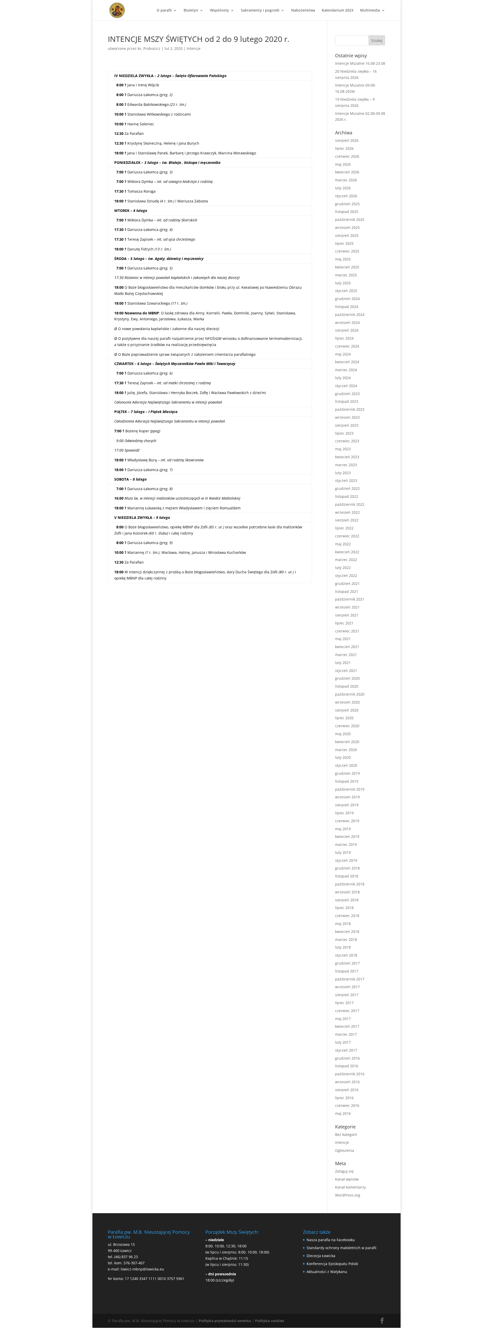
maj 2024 (343, 354)
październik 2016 (349, 1073)
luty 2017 (343, 1042)
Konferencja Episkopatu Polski (332, 1263)
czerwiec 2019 (347, 820)
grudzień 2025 (347, 203)
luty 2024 (343, 377)
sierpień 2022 (346, 520)
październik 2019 (349, 789)
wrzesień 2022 (347, 512)
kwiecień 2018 (347, 931)
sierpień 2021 (346, 615)
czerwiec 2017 (347, 1010)
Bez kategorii (346, 1134)
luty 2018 (343, 947)
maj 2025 (343, 259)
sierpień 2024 (346, 330)
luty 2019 (343, 852)
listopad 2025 (346, 211)
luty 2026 (343, 187)
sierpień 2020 (346, 710)
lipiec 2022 (344, 528)
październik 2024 (349, 314)
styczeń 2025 (346, 290)
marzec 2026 (346, 179)
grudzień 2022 (347, 488)
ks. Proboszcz (149, 48)
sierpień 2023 (346, 425)
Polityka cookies (269, 1320)
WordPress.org (347, 1195)
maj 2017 (343, 1018)
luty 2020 (343, 757)
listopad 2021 (346, 591)
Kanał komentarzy (350, 1187)
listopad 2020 (346, 686)
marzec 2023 (346, 464)
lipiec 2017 (344, 1002)
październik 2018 (349, 884)
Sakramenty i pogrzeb (260, 10)
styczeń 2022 (346, 575)
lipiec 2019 (344, 812)
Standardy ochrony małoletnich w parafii (341, 1247)
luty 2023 (343, 472)
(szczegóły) (225, 1280)
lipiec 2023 (344, 433)
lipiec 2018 (344, 907)
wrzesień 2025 (347, 227)
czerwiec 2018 (347, 915)
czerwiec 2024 (347, 346)
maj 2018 (343, 923)
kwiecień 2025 (347, 267)
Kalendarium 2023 (337, 10)
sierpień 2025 (346, 235)
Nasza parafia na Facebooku (331, 1239)
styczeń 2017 (346, 1050)
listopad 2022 (346, 496)
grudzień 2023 (347, 393)
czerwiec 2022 (347, 536)
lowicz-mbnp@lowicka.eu (142, 1269)
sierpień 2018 (346, 899)
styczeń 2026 (346, 195)
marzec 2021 (346, 654)
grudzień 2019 (347, 773)
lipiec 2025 (344, 243)
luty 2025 (343, 282)
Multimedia (370, 10)
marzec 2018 (346, 939)
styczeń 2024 (346, 385)
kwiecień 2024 (347, 361)
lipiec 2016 (344, 1097)
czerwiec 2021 (347, 631)
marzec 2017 (346, 1034)
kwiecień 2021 (347, 646)
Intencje (194, 48)
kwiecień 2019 (347, 836)
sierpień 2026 (346, 140)
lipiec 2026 (344, 148)
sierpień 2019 (346, 804)
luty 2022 (343, 567)
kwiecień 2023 (347, 456)
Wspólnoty (219, 10)
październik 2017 (349, 979)
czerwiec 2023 (347, 440)
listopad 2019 (346, 781)
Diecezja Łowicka (321, 1255)
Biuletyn (191, 10)
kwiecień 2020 (347, 741)
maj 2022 (343, 543)
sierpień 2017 (346, 994)
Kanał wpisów (347, 1179)
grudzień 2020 (347, 678)
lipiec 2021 (344, 623)
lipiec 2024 (344, 338)
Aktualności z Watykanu (327, 1271)
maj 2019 (343, 828)
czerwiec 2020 (347, 725)
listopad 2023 (346, 401)
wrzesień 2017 (347, 986)
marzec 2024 (346, 369)
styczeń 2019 (346, 860)
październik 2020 (349, 694)
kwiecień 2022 (347, 551)
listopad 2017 (346, 971)
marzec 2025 (346, 275)
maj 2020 (343, 733)
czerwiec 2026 (347, 156)
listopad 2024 (346, 306)
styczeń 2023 (346, 480)
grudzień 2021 (347, 583)
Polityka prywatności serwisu (225, 1320)
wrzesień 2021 (347, 607)
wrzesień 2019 (347, 796)
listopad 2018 (346, 876)
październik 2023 (349, 409)
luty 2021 (343, 662)
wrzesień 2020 (347, 702)
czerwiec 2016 (347, 1105)
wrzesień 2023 (347, 417)
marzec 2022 (346, 559)
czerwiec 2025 (347, 251)
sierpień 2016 (346, 1089)
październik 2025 (349, 219)
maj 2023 (343, 448)
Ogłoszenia (344, 1150)
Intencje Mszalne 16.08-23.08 (360, 63)
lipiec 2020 (344, 717)
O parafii (164, 10)
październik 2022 (349, 504)
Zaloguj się (344, 1171)
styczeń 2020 (346, 765)
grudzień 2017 (347, 963)
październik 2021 (349, 599)
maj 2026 (343, 164)
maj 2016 (343, 1113)
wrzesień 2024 (347, 322)
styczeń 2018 (346, 955)
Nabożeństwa (303, 10)
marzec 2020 (346, 749)
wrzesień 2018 (347, 892)
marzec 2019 (346, 844)
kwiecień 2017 (347, 1026)
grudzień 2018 (347, 868)
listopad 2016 (346, 1065)
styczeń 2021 (346, 670)
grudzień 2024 (347, 298)
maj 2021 (343, 638)
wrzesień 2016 (347, 1081)
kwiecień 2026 (347, 172)
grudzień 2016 (347, 1058)
